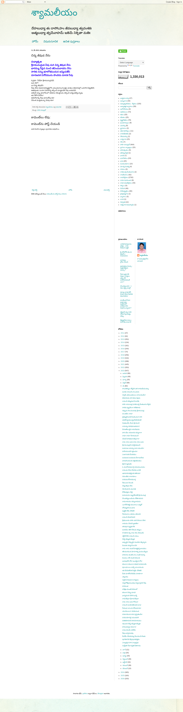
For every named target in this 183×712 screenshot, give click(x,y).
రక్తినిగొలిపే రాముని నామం (130, 536)
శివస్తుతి (122, 202)
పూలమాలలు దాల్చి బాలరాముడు (133, 567)
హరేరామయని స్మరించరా (129, 451)
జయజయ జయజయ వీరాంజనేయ (133, 458)
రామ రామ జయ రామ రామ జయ (133, 442)
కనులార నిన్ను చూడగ (129, 592)
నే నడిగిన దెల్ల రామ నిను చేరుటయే (133, 533)
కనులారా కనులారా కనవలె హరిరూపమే (134, 564)
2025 (123, 675)
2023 (123, 371)
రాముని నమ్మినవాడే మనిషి (130, 401)
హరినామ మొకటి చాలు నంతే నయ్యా (133, 555)
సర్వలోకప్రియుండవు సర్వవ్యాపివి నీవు (134, 583)
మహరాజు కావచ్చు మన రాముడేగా (133, 448)
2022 (123, 367)
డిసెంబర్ (125, 668)
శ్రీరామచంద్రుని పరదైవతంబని (131, 445)
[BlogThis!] (69, 107)
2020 (123, 361)
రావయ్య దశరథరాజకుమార (130, 426)
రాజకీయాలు (124, 175)
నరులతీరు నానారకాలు (129, 476)
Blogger (100, 693)
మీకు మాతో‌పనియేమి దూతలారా (132, 574)
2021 (123, 364)
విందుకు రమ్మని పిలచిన (129, 545)
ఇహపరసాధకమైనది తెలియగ (131, 473)
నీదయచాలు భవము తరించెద (131, 514)
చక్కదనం (125, 577)
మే (124, 386)
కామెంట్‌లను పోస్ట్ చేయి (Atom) (57, 194)
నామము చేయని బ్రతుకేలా (130, 523)
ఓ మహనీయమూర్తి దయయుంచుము (133, 467)
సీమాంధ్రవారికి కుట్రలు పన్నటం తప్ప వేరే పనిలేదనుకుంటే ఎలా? (125, 278)
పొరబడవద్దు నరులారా (129, 627)
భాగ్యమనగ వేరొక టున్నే (129, 595)
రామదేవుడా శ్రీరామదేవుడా (130, 599)
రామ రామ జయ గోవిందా (130, 602)
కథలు (122, 115)
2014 (123, 342)
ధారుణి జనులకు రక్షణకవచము (131, 461)
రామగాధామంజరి (125, 180)
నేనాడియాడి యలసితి (129, 489)
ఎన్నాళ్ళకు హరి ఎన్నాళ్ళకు (130, 643)
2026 (123, 679)
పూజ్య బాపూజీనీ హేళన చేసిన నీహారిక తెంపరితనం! (126, 294)
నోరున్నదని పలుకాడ (128, 508)
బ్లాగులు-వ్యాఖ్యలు (126, 147)
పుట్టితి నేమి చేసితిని (128, 511)
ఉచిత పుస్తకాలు (71, 41)
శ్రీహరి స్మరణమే (127, 464)
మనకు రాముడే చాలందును (130, 392)
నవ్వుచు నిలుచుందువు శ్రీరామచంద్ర (133, 411)
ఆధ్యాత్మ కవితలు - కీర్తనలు (128, 104)
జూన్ (124, 650)
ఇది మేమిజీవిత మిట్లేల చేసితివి (132, 570)
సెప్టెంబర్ (125, 659)
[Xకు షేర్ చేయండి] (72, 107)
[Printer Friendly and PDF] (122, 52)
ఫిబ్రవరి (125, 377)
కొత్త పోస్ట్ (34, 190)
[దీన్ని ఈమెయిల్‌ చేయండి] (67, 107)
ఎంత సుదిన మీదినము (129, 454)
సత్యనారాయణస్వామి (127, 205)
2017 (123, 352)
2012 (123, 336)
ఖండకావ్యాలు (124, 123)
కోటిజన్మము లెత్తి (127, 492)
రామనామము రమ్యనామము (131, 501)
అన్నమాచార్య (124, 98)
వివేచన (122, 188)
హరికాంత (125, 586)
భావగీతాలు (124, 158)
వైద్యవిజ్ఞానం (124, 194)
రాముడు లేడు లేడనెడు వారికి (131, 470)
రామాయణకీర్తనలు (126, 183)
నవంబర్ (125, 665)
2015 (123, 346)
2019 (123, 358)
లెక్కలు (122, 186)
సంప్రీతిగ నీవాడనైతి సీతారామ (131, 646)
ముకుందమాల (124, 164)
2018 (123, 355)
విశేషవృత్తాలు (124, 191)
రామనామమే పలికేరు (129, 630)
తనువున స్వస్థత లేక (128, 526)
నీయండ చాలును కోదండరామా (131, 608)
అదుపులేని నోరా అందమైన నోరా (132, 561)
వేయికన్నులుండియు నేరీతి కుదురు (132, 498)
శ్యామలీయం (54, 12)
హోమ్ (35, 41)
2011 (123, 333)
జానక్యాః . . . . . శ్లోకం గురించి (125, 261)
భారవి (122, 156)
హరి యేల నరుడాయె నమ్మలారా (132, 433)
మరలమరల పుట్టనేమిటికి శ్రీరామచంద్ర (134, 495)
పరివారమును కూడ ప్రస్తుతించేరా (132, 614)
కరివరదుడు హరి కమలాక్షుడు (131, 398)
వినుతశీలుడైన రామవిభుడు (131, 429)
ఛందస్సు (123, 126)
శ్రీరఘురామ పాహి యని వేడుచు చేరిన (133, 520)
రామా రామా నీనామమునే (130, 436)
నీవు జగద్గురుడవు (127, 633)
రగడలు (122, 169)
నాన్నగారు (123, 139)
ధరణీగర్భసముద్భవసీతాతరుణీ (131, 420)
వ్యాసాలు (123, 197)
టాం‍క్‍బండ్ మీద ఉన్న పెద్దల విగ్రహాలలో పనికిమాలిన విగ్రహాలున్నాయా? (125, 304)
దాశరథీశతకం (124, 134)
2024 (123, 672)
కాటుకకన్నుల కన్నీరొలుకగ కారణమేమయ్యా (135, 389)
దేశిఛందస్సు (124, 136)
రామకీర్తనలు (124, 177)
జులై (124, 653)
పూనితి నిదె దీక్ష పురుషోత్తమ (131, 639)
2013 (123, 339)
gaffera (85, 693)
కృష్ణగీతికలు (124, 120)
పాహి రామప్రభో (41, 110)
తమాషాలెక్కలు (125, 131)
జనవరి (125, 373)
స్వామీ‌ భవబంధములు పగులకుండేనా (134, 395)
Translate (136, 66)
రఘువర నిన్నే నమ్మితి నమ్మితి (131, 624)
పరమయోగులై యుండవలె (130, 617)
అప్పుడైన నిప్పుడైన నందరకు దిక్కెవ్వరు (134, 542)
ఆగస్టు (125, 656)
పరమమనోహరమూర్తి (129, 479)
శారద (122, 199)
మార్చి (125, 380)
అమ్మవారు (123, 101)
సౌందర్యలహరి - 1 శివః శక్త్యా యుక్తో (126, 287)
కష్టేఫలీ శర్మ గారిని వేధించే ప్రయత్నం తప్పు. (125, 314)
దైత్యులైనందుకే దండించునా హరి (132, 417)
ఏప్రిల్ (125, 383)
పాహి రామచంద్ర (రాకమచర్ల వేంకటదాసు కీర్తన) (136, 404)
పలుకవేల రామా (127, 414)
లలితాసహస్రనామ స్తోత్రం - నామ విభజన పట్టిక (126, 246)
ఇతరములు (124, 112)
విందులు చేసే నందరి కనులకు (131, 558)
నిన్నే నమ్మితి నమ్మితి (128, 539)
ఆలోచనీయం (124, 109)
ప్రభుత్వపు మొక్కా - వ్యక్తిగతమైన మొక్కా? (126, 268)
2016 (123, 349)
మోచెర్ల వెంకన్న (124, 167)
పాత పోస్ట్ (107, 190)
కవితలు (122, 117)
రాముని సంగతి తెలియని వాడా (131, 605)
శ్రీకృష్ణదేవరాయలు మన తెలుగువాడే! (125, 321)
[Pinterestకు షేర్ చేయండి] (77, 107)
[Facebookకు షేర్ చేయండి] (74, 107)
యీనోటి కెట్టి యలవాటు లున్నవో (132, 505)
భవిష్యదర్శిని (124, 153)
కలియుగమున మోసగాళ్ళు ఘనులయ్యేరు (135, 552)
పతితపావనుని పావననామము (131, 621)
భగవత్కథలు (124, 150)
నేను (121, 142)
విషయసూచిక (51, 41)
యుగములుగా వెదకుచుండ (130, 611)
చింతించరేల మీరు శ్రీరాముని (130, 423)
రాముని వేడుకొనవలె (128, 517)
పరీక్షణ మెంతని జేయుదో (129, 589)
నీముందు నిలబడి (127, 483)
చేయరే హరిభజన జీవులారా (130, 439)
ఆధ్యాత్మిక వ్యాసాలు (126, 106)
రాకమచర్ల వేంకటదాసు (127, 172)
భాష (121, 161)
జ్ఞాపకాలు (123, 128)
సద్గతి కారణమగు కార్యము (130, 580)
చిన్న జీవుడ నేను (127, 486)
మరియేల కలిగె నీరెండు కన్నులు (131, 530)
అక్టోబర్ (125, 662)
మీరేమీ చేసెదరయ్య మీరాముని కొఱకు (133, 636)
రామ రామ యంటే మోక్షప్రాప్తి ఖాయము (134, 548)
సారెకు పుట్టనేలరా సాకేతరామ (131, 407)
